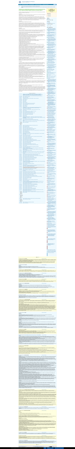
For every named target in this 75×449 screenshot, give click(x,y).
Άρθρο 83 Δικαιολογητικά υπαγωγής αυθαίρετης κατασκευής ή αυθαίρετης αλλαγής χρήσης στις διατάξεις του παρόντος (34, 170)
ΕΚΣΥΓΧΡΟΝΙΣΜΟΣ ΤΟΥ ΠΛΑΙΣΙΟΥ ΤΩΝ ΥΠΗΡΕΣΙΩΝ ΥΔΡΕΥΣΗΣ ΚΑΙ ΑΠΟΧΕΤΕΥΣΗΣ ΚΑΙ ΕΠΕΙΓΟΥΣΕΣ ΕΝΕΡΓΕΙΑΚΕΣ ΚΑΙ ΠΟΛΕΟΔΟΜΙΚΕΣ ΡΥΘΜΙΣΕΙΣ (52, 86)
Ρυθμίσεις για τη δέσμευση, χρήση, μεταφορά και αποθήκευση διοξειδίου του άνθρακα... (52, 83)
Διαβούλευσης (53, 23)
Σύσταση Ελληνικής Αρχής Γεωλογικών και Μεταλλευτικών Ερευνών (52, 163)
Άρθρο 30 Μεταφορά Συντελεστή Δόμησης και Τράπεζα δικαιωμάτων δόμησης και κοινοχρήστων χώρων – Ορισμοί (34, 120)
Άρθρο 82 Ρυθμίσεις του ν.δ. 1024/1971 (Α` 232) (28, 169)
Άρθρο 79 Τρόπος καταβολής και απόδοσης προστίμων (28, 166)
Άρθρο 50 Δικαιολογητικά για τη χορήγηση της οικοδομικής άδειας (30, 139)
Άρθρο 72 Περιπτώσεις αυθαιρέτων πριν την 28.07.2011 (29, 159)
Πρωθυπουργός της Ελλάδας (25, 4)
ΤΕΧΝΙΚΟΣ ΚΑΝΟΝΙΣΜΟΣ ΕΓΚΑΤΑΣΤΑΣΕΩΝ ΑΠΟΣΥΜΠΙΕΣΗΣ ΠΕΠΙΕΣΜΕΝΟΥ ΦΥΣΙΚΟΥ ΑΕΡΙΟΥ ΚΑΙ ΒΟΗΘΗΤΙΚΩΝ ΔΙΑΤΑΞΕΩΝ (52, 190)
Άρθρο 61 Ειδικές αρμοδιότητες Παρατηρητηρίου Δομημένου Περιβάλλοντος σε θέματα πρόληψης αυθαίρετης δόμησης (33, 149)
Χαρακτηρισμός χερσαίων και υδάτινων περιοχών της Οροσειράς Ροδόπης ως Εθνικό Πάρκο (52, 227)
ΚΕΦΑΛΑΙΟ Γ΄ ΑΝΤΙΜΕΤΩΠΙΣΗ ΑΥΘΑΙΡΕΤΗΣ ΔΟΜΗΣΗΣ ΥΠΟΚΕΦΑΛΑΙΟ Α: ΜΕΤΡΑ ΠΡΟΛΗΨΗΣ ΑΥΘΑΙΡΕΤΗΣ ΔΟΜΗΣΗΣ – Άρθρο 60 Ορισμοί (33, 148)
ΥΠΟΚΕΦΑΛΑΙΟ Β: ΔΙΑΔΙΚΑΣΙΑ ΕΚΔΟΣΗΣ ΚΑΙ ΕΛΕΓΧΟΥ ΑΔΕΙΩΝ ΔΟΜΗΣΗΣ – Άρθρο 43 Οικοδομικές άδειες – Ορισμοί (33, 133)
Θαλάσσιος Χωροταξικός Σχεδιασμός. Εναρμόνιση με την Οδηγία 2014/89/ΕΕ (52, 251)
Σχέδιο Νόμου (49, 14)
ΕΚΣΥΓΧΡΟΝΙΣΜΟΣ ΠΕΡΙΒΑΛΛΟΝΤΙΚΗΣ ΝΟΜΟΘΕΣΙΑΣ (51, 129)
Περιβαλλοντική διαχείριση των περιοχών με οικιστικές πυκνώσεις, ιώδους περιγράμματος (51, 160)
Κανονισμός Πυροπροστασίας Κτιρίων (52, 195)
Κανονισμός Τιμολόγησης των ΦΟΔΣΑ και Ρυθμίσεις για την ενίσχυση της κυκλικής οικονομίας (52, 155)
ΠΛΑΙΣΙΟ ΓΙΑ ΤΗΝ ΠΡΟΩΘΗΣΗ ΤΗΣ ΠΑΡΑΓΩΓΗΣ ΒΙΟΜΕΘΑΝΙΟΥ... (51, 37)
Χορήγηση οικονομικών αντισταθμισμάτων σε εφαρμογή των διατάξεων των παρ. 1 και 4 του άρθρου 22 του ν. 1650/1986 (52, 153)
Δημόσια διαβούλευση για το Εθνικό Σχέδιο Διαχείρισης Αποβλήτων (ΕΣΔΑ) (52, 250)
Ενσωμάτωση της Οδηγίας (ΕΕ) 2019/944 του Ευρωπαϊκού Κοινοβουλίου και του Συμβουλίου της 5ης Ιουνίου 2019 (52, 98)
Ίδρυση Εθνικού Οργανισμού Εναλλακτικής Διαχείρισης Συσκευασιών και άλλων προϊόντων (52, 200)
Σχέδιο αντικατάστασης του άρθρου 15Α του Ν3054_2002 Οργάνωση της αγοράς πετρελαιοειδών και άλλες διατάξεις (52, 209)
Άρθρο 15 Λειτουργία (25, 106)
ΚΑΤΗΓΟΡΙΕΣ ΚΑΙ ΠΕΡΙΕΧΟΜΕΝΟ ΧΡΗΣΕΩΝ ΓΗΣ (51, 196)
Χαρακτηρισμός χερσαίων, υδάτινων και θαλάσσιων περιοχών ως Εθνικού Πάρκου (52, 172)
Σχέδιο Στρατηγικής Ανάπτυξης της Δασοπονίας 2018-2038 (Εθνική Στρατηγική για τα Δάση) (51, 170)
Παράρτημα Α (49, 15)
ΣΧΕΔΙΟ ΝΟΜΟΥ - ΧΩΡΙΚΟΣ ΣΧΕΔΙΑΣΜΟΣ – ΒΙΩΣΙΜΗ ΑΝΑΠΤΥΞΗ (52, 198)
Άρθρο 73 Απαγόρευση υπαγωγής (26, 160)
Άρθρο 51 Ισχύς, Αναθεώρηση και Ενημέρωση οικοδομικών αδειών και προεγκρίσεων (32, 140)
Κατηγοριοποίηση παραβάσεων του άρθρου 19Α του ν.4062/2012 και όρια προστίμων (52, 165)
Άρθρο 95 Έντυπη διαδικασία (26, 180)
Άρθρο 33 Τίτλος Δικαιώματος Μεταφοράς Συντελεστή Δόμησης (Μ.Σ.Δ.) (30, 125)
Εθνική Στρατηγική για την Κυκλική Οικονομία (51, 176)
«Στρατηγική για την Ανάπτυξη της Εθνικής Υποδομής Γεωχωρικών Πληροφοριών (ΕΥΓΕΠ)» (51, 115)
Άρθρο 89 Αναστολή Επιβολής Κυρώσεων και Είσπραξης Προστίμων (30, 175)
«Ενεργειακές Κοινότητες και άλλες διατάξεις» (51, 194)
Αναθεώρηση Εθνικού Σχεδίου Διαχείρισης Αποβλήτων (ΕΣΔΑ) (51, 69)
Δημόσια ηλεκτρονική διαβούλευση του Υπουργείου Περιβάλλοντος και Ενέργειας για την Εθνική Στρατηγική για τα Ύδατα (52, 33)
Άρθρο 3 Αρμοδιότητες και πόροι (26, 96)
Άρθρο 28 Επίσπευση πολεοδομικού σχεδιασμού (28, 118)
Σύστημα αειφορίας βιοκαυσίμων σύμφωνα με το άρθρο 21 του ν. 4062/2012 (51, 148)
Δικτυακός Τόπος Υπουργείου (38, 4)
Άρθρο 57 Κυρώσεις (25, 145)
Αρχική (20, 4)
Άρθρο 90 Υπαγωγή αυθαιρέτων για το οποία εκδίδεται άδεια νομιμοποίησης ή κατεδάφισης (32, 176)
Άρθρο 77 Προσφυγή (25, 164)
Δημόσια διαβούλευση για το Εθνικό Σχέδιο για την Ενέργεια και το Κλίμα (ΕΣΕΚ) (51, 134)
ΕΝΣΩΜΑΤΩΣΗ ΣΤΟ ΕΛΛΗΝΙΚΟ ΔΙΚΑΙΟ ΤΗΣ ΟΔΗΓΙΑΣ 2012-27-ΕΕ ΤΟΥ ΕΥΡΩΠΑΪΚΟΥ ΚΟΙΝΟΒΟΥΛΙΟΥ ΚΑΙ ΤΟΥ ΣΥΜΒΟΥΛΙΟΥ (52, 67)
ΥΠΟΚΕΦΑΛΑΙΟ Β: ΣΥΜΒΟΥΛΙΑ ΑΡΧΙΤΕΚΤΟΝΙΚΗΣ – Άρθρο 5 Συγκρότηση (31, 98)
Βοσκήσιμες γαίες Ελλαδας (50, 70)
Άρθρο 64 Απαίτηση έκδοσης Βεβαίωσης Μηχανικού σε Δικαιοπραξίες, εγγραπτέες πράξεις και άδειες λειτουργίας (33, 152)
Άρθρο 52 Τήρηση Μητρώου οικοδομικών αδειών (28, 141)
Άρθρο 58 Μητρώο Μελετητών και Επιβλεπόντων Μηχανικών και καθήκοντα (31, 146)
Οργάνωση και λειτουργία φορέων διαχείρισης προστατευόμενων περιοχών (51, 182)
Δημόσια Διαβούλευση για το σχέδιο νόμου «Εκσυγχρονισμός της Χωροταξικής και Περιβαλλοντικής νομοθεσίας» (51, 123)
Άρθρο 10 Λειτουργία (25, 102)
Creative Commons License (51, 446)
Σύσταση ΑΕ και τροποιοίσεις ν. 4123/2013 (51, 78)
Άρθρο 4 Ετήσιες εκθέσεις (25, 97)
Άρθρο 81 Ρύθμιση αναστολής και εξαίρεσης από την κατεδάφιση (29, 168)
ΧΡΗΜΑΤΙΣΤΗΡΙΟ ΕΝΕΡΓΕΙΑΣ (51, 252)
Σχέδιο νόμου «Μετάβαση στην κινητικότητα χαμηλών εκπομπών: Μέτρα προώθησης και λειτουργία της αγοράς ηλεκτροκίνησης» (52, 127)
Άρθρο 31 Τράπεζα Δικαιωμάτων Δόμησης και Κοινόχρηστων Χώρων (30, 121)
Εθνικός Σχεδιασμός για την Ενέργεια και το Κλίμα (51, 162)
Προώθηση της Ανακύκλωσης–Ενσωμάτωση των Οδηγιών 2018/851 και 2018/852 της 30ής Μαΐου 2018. (52, 113)
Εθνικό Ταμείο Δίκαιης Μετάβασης (51, 175)
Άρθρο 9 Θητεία (24, 101)
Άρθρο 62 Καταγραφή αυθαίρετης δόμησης (27, 150)
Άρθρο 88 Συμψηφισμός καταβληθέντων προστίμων (28, 174)
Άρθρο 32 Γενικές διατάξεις (25, 122)
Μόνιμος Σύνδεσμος (44, 258)
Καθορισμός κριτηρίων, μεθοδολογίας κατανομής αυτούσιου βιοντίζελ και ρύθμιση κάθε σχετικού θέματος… (52, 225)
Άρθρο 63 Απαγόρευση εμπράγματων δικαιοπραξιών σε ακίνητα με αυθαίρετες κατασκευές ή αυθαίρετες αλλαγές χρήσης (33, 151)
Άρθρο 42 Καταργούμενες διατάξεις (26, 132)
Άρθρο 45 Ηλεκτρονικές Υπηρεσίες (26, 135)
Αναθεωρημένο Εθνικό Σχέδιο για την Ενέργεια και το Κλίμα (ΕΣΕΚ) (52, 42)
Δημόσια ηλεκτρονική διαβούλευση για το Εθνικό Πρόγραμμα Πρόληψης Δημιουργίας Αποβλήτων (52, 57)
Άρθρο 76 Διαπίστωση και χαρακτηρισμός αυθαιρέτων (28, 163)
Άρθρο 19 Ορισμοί (25, 110)
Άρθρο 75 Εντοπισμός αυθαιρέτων (26, 162)
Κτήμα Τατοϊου (49, 71)
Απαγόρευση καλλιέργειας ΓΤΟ (51, 63)
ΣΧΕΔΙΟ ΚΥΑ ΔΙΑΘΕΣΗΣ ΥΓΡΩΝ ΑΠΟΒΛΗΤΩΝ (51, 188)
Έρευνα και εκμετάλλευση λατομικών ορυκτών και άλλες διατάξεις (51, 192)
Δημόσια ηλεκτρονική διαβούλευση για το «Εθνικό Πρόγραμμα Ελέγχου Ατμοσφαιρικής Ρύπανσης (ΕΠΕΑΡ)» (52, 125)
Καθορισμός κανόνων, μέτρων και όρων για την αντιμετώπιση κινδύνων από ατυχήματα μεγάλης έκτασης (52, 65)
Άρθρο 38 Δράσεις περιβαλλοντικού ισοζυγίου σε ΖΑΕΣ (28, 129)
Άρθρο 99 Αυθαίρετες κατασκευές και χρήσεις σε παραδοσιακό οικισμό (30, 184)
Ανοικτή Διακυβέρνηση (31, 4)
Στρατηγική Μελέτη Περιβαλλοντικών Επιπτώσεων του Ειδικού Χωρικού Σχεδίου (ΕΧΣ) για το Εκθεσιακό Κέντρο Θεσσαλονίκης (52, 140)
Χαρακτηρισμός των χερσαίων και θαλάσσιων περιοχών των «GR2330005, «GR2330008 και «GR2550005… (51, 244)
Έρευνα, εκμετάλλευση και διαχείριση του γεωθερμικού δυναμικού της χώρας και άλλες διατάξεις (52, 174)
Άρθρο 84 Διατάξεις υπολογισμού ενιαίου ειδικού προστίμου (29, 171)
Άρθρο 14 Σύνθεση (25, 105)
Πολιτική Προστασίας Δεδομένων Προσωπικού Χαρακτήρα (38, 446)
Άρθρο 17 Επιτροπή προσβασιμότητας (27, 108)
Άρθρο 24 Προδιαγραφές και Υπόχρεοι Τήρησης (28, 114)
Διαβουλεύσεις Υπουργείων (45, 4)
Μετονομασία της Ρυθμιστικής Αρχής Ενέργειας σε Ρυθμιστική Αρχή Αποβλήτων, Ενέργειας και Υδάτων (51, 49)
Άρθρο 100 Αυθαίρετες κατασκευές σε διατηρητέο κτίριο (28, 185)
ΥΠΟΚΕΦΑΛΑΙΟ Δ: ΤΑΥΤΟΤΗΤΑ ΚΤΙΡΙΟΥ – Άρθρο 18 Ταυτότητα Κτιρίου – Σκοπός (31, 109)
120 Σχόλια (49, 22)
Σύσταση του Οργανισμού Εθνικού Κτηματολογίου (51, 180)
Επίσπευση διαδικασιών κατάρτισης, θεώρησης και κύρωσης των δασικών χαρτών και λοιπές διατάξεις (51, 239)
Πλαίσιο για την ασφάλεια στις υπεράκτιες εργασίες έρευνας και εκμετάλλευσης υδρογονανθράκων (51, 62)
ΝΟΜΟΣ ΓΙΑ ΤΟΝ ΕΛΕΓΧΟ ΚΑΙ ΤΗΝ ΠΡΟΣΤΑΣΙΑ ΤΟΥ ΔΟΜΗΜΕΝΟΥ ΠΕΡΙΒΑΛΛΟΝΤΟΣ (51, 178)
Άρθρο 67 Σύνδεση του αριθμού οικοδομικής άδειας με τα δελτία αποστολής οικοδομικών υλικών (33, 155)
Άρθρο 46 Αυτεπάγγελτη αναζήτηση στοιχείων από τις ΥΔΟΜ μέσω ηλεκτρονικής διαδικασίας (32, 136)
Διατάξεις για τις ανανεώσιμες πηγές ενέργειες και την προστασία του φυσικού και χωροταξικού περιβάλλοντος (51, 47)
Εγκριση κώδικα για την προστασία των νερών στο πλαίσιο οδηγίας (52, 72)
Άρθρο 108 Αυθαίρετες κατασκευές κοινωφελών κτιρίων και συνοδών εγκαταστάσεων (31, 198)
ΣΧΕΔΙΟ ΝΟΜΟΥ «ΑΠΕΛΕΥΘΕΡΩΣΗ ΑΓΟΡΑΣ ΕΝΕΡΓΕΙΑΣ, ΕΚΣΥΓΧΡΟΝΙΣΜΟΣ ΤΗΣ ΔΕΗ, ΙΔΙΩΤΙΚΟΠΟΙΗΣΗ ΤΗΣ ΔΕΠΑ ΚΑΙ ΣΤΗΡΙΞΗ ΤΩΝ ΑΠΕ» (52, 137)
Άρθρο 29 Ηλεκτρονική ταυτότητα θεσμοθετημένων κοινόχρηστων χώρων (30, 119)
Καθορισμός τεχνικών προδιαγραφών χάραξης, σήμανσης (52, 223)
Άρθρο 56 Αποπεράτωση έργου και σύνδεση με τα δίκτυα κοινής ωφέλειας (30, 144)
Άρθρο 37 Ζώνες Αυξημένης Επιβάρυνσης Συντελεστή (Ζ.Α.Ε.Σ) (29, 128)
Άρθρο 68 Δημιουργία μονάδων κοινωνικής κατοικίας (28, 156)
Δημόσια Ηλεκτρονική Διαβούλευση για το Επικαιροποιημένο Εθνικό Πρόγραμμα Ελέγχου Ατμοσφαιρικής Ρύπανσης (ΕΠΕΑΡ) (52, 35)
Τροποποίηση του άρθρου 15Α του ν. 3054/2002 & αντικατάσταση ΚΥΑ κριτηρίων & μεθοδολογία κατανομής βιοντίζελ (52, 184)
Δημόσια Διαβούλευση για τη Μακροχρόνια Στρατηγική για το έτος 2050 (51, 132)
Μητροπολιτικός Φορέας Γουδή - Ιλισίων (51, 141)
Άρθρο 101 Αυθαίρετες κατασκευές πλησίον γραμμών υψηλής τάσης (30, 186)
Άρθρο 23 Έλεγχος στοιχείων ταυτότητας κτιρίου (28, 113)
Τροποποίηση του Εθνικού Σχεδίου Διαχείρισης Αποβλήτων (51, 95)
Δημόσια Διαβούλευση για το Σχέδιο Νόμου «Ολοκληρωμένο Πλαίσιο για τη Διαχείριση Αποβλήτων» (52, 107)
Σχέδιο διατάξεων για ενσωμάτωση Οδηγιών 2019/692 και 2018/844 (51, 130)
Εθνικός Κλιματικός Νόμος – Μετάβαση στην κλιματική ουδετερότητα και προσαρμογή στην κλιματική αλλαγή (52, 55)
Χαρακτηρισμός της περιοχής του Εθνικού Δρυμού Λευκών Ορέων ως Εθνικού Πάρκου (51, 221)
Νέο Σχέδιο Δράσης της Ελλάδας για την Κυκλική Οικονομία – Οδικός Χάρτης (52, 108)
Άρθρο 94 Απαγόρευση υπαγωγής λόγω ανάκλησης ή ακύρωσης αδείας (30, 179)
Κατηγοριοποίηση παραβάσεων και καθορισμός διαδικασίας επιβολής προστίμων (51, 146)
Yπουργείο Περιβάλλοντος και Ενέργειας (28, 1)
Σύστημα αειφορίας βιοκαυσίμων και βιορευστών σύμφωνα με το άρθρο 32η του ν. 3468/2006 (52, 150)
